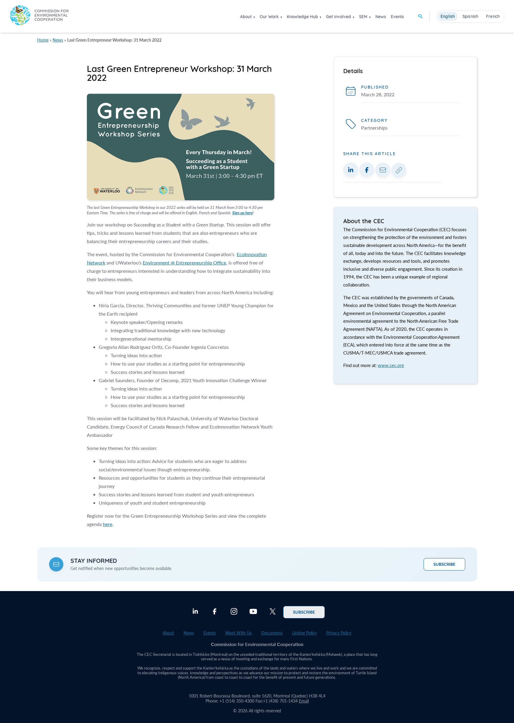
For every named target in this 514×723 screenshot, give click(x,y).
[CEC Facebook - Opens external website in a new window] (215, 612)
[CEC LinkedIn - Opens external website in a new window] (195, 612)
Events (397, 16)
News (380, 16)
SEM (363, 16)
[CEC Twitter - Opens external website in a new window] (273, 612)
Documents (272, 633)
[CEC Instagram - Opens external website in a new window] (234, 612)
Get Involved (338, 16)
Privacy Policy (338, 633)
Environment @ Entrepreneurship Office (184, 262)
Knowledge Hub (302, 16)
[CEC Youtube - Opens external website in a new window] (253, 612)
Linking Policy (304, 633)
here (107, 524)
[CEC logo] (39, 16)
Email (304, 701)
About (246, 16)
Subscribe (444, 564)
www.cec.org (391, 365)
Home (42, 40)
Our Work (269, 16)
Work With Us (238, 633)
